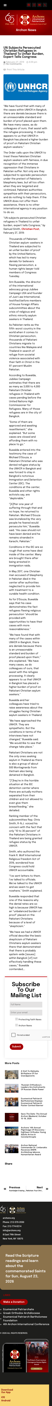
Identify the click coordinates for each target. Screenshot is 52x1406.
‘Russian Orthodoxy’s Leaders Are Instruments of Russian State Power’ (33, 1087)
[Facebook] (29, 5)
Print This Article (15, 70)
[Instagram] (34, 5)
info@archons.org (12, 1230)
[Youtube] (39, 5)
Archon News (25, 1026)
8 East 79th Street (12, 1234)
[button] (5, 5)
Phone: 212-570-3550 (13, 1222)
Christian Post (30, 229)
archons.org (9, 1218)
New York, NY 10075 (13, 1238)
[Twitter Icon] (45, 5)
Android (5, 1401)
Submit (16, 1046)
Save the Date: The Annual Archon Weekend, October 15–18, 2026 (34, 1116)
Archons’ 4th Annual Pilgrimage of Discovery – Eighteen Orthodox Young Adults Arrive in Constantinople (33, 1132)
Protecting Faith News (30, 1020)
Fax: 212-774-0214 (12, 1226)
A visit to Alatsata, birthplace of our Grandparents (30, 1073)
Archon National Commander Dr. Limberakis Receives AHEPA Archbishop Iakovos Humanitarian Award (34, 1150)
